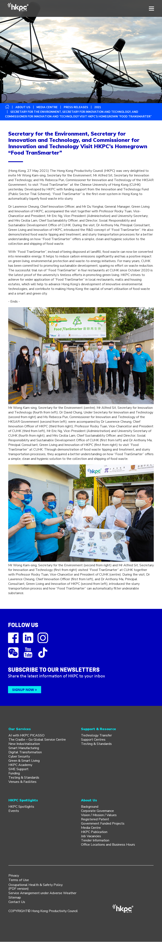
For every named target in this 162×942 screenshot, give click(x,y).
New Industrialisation (24, 743)
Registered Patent (95, 819)
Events (13, 811)
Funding (14, 773)
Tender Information (95, 840)
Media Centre (91, 827)
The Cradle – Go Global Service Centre (37, 739)
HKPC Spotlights (21, 806)
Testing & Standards (23, 777)
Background (89, 806)
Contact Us (16, 902)
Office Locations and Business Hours (108, 844)
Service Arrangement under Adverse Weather (42, 893)
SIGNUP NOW (23, 689)
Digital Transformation (25, 752)
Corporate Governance (97, 811)
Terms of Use (18, 880)
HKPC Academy (20, 765)
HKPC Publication (94, 832)
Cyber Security (19, 756)
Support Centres (93, 739)
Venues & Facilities (22, 781)
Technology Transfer (96, 735)
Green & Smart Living (24, 760)
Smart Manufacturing (23, 748)
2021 (97, 107)
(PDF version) (18, 888)
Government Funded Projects (102, 823)
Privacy (13, 875)
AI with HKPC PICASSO (26, 735)
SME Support (18, 769)
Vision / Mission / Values (99, 815)
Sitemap (14, 897)
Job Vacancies (91, 836)
